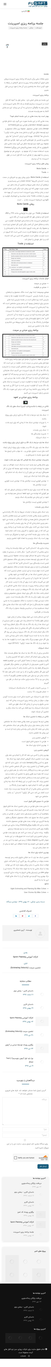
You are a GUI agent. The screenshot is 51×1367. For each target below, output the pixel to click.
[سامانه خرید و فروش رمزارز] (31, 1338)
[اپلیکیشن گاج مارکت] (10, 1338)
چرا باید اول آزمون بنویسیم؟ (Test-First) (19, 1060)
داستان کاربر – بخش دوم (23, 991)
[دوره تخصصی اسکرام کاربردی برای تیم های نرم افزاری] (39, 1261)
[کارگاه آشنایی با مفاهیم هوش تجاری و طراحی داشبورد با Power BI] (12, 1261)
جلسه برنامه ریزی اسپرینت (23, 1232)
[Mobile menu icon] (5, 4)
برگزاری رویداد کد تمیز (25, 1212)
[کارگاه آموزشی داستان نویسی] (39, 1275)
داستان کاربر (28, 1004)
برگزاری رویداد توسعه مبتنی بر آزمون (19, 1045)
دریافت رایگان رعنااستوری (31, 1183)
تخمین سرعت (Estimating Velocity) (19, 1031)
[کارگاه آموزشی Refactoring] (12, 1275)
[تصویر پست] (42, 994)
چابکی (44, 44)
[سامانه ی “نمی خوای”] (25, 1261)
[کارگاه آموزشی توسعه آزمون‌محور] (25, 1275)
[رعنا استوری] (20, 1338)
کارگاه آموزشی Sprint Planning (21, 1018)
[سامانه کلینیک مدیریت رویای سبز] (41, 1338)
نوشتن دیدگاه (11, 902)
